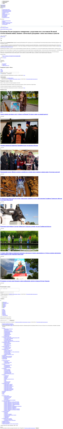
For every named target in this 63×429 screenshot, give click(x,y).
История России (7, 366)
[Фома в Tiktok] (3, 304)
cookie (11, 325)
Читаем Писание (7, 333)
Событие (10, 29)
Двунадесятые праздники (8, 338)
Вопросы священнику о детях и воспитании (11, 351)
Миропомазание (7, 415)
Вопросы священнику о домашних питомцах (11, 404)
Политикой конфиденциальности (32, 294)
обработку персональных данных (14, 294)
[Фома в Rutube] (3, 306)
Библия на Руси (7, 335)
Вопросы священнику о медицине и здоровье (12, 409)
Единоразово (4, 73)
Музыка (5, 378)
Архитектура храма (7, 347)
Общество (4, 64)
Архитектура (6, 375)
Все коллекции (4, 24)
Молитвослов (4, 14)
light (1, 36)
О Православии (7, 363)
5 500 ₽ (1, 71)
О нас (3, 309)
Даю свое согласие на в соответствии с (20, 294)
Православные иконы (6, 342)
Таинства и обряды (5, 411)
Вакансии (4, 313)
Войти (7, 27)
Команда (3, 312)
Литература (6, 376)
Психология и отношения (6, 11)
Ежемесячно (9, 73)
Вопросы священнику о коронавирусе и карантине (12, 406)
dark (2, 36)
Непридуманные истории (6, 10)
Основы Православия (6, 9)
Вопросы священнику (6, 13)
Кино (5, 379)
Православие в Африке (8, 385)
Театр (5, 380)
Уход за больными (7, 370)
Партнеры (4, 314)
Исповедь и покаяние (8, 414)
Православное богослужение (7, 22)
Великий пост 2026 (7, 397)
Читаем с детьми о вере (6, 23)
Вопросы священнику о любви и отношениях (12, 408)
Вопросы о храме (7, 410)
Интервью (4, 391)
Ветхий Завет (6, 329)
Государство (4, 63)
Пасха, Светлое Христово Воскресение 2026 (11, 337)
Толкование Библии (7, 334)
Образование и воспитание (7, 357)
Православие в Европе (8, 387)
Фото (3, 393)
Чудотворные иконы (7, 345)
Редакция (4, 57)
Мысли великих (7, 382)
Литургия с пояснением (8, 419)
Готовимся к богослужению (7, 418)
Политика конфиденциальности (7, 323)
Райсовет (3, 21)
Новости (7, 29)
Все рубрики (4, 16)
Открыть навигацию (6, 1)
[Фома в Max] (3, 307)
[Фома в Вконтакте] (4, 302)
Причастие (6, 413)
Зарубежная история (7, 367)
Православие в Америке (8, 384)
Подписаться (12, 320)
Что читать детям (7, 352)
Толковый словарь (7, 381)
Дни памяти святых (7, 339)
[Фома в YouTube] (4, 305)
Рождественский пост (8, 396)
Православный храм (5, 346)
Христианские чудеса (8, 362)
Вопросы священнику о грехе (9, 405)
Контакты (4, 311)
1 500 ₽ (1, 70)
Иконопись (6, 377)
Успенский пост (7, 398)
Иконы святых (6, 344)
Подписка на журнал (5, 17)
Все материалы (4, 15)
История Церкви (7, 365)
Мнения (3, 392)
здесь (24, 75)
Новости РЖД (4, 358)
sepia (4, 36)
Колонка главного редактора (7, 356)
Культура (3, 374)
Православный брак (7, 372)
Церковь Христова (5, 421)
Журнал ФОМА (3, 29)
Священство (6, 417)
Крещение (6, 412)
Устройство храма (7, 348)
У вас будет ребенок (7, 353)
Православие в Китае (8, 390)
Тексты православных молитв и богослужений (10, 423)
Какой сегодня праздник (6, 20)
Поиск (4, 3)
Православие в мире (5, 383)
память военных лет (5, 65)
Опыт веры (6, 361)
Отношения (4, 355)
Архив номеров (5, 315)
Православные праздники (6, 336)
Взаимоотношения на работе (9, 373)
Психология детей (7, 371)
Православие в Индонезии (8, 389)
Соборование (6, 416)
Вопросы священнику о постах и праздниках (11, 341)
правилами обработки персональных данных (23, 322)
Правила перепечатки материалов (8, 324)
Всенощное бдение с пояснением (10, 420)
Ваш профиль (5, 2)
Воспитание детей (5, 349)
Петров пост (6, 399)
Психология (4, 368)
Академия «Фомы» (5, 12)
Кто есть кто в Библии (8, 330)
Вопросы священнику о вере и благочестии (11, 401)
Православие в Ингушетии (8, 388)
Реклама (3, 310)
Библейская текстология (8, 331)
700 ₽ (1, 69)
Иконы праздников (7, 343)
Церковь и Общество (5, 422)
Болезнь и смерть (7, 369)
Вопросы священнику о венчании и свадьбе (11, 402)
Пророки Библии (7, 332)
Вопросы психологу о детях (9, 354)
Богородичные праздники (8, 340)
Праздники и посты (5, 395)
